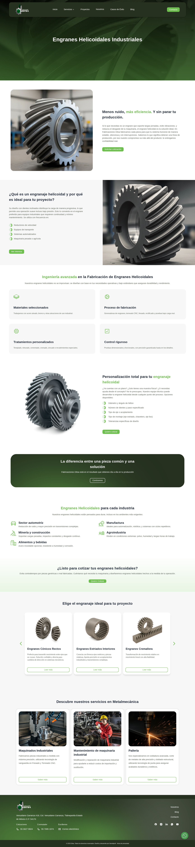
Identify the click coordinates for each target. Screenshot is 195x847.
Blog (132, 9)
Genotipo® (112, 843)
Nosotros (100, 9)
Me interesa (16, 251)
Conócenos (97, 480)
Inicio (55, 9)
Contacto (173, 9)
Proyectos (85, 9)
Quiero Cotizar (97, 581)
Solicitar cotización (112, 149)
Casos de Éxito (117, 9)
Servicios (68, 9)
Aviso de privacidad (123, 843)
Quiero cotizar (111, 432)
